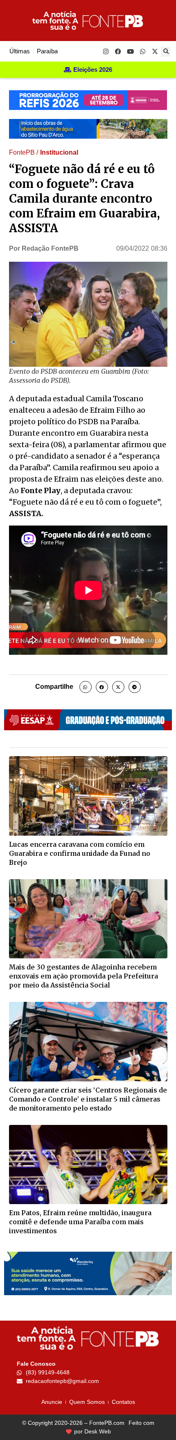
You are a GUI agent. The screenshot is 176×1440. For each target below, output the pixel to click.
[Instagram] (105, 51)
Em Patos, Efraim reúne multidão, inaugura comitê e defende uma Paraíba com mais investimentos (80, 1222)
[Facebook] (118, 51)
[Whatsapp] (142, 51)
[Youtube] (130, 51)
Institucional (59, 152)
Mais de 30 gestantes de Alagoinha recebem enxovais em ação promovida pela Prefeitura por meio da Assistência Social (83, 976)
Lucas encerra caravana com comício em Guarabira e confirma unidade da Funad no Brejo (79, 853)
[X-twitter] (155, 51)
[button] (166, 52)
